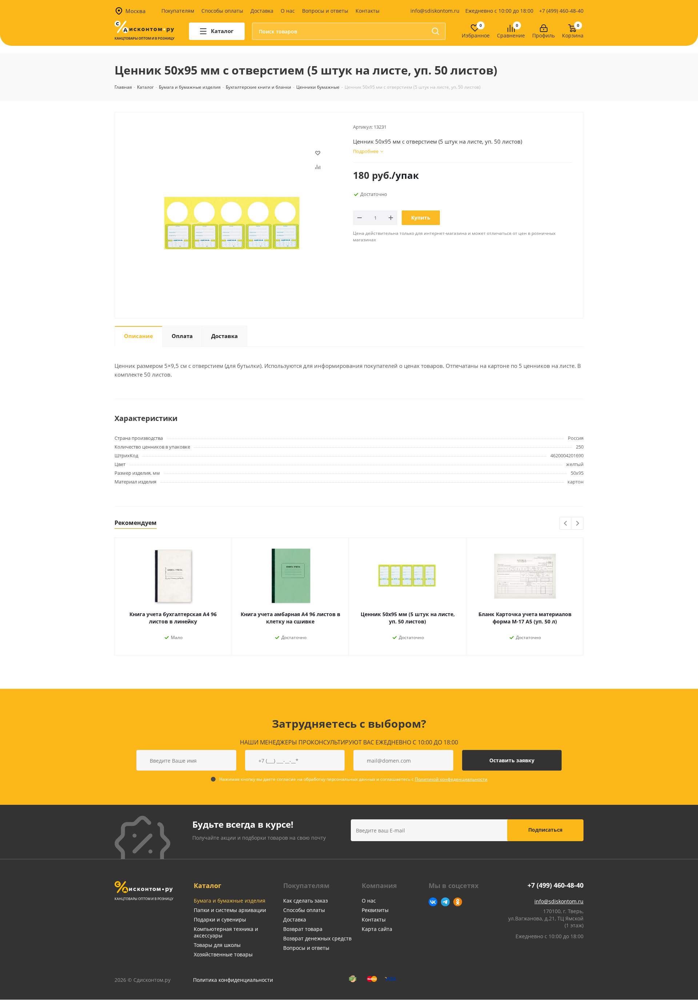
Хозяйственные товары (223, 954)
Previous (566, 523)
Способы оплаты (222, 10)
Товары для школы (217, 944)
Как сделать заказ (305, 900)
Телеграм (445, 901)
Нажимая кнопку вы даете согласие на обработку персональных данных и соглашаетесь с (353, 779)
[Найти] (435, 31)
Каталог (207, 885)
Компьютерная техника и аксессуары (226, 932)
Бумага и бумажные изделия (229, 900)
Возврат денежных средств (317, 938)
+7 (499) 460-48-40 (561, 10)
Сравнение (511, 36)
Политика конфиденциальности (233, 979)
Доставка (261, 10)
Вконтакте (433, 901)
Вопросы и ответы (325, 10)
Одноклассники (457, 901)
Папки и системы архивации (230, 910)
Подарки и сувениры (220, 919)
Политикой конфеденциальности (451, 779)
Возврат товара (302, 928)
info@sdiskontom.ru (435, 10)
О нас (288, 10)
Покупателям (177, 10)
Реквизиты (375, 910)
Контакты (368, 10)
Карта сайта (377, 928)
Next (577, 523)
